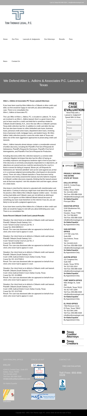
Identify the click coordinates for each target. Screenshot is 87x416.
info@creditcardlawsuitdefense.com (16, 379)
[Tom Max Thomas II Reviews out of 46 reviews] (39, 392)
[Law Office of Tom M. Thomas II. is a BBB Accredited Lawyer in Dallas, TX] (62, 385)
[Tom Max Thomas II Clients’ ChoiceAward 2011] (39, 379)
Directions (7, 401)
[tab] (68, 165)
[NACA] (43, 395)
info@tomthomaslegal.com (76, 2)
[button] (73, 334)
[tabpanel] (73, 247)
